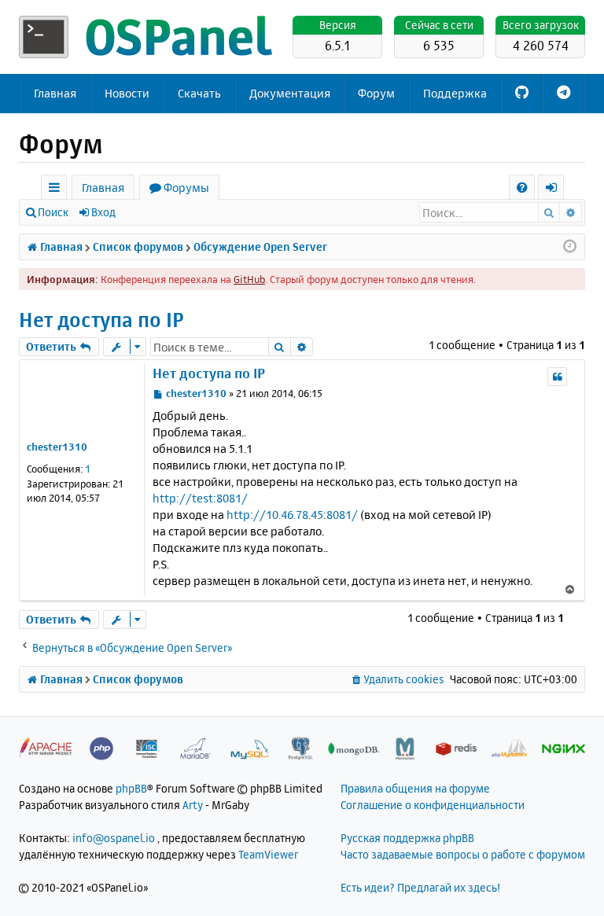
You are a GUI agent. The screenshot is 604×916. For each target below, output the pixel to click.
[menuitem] (522, 187)
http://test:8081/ (200, 498)
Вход (103, 212)
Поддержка (455, 93)
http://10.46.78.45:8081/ (292, 514)
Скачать (199, 93)
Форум (376, 93)
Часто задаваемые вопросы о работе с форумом (463, 854)
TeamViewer (268, 854)
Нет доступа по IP (101, 319)
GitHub (249, 279)
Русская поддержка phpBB (407, 837)
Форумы (186, 187)
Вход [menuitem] (556, 190)
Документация (289, 93)
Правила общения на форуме (415, 788)
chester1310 (57, 446)
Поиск (53, 212)
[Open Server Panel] (148, 37)
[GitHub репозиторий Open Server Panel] (522, 93)
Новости (127, 93)
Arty (192, 804)
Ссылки (57, 190)
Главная (55, 93)
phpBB (131, 788)
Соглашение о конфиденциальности (433, 804)
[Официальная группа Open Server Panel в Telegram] (563, 93)
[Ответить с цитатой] (557, 376)
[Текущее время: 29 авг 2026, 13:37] (569, 247)
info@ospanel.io (113, 837)
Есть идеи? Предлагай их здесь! (420, 887)
